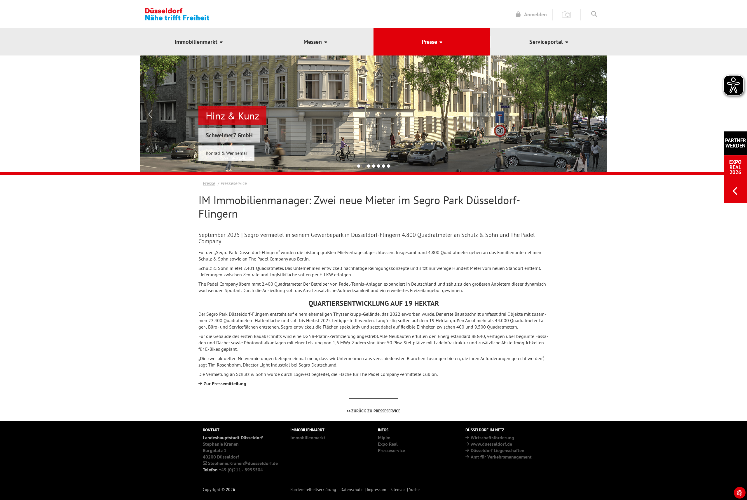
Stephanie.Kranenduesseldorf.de (243, 463)
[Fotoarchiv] (566, 14)
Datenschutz (351, 489)
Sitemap (397, 489)
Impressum (376, 489)
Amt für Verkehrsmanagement (501, 457)
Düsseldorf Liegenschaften (497, 450)
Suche (414, 489)
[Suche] (594, 14)
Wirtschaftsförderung (492, 437)
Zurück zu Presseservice (375, 411)
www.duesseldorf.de (491, 444)
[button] (198, 41)
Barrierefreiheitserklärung (313, 489)
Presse (209, 183)
